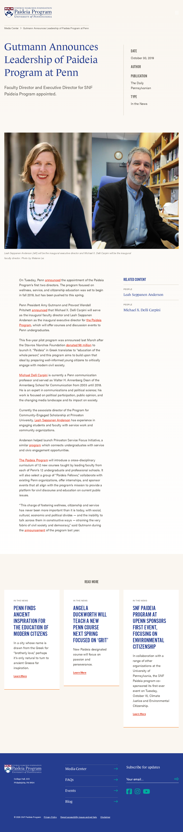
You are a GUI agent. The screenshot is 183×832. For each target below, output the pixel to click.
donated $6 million (79, 345)
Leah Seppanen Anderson (52, 420)
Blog (68, 801)
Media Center (75, 769)
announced (53, 280)
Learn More (20, 676)
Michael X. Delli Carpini (141, 310)
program (35, 445)
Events (70, 791)
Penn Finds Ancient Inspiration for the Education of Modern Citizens (31, 621)
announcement (34, 530)
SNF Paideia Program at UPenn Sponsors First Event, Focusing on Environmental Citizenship (149, 627)
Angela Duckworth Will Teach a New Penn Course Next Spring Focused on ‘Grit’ (90, 624)
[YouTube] (146, 791)
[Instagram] (137, 791)
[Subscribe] (176, 779)
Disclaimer (105, 817)
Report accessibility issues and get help (78, 817)
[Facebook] (129, 791)
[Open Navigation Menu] (177, 13)
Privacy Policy (50, 817)
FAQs (69, 780)
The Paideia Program (33, 460)
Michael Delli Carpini (33, 375)
